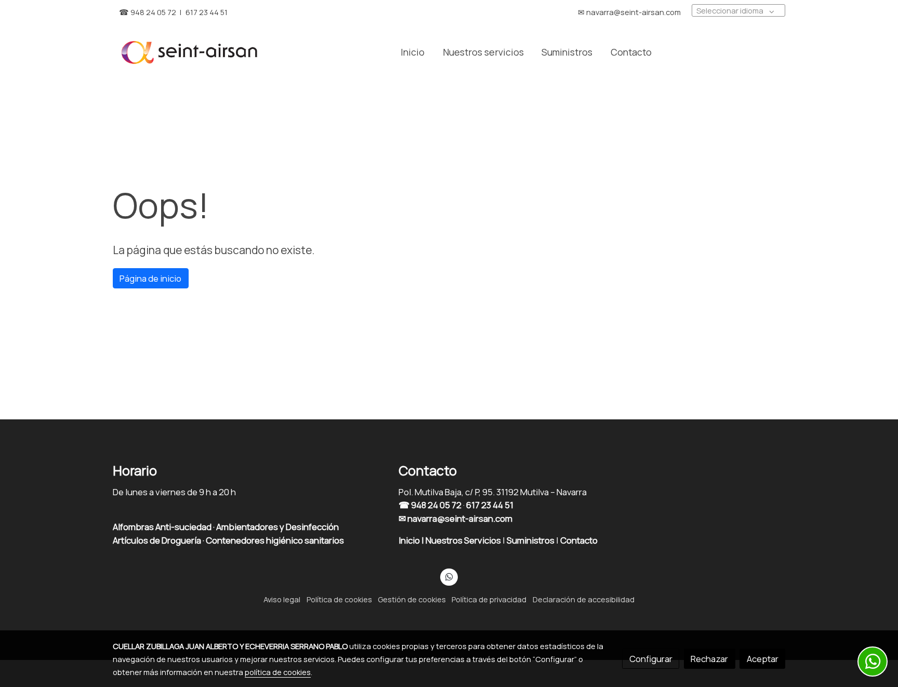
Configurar (650, 659)
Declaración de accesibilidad (584, 599)
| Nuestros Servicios (461, 540)
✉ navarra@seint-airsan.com (455, 518)
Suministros (531, 540)
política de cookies (278, 672)
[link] (189, 52)
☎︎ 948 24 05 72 (147, 12)
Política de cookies (339, 599)
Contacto (579, 540)
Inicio (410, 540)
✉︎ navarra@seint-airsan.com (629, 12)
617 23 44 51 (207, 12)
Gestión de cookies (412, 599)
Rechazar (709, 659)
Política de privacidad (489, 599)
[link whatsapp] (449, 576)
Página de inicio (150, 278)
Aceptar (762, 659)
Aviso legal (281, 599)
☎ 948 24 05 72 (430, 505)
